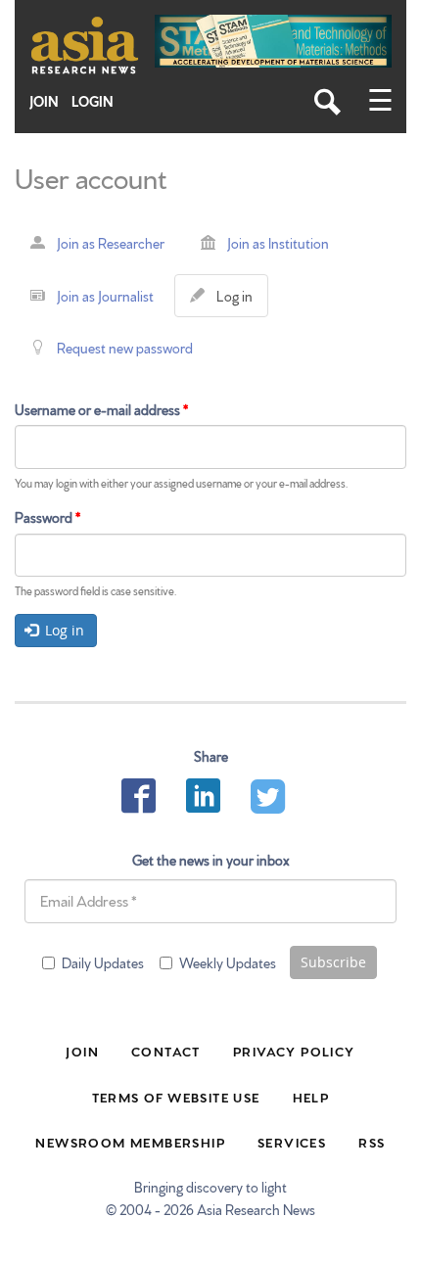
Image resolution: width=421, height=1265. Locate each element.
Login (92, 101)
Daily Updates (103, 962)
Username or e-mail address (101, 409)
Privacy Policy (294, 1050)
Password (47, 517)
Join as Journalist (105, 296)
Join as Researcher (110, 243)
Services (291, 1141)
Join (44, 101)
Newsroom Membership (130, 1141)
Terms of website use (176, 1096)
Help (311, 1096)
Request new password (125, 347)
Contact (166, 1050)
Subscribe (333, 962)
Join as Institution (278, 243)
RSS (371, 1141)
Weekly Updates (227, 962)
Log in (238, 301)
